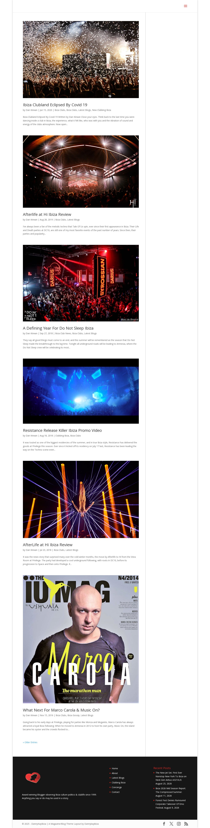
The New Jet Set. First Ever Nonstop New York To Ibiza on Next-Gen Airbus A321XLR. (171, 776)
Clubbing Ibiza (62, 435)
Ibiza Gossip (73, 715)
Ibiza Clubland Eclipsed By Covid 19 (55, 104)
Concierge (117, 787)
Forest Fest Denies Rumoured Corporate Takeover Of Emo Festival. (171, 804)
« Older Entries (30, 742)
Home (115, 768)
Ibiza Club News (63, 333)
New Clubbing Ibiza (101, 110)
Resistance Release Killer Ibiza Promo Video (62, 430)
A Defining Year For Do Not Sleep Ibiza (58, 328)
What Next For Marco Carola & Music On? (61, 710)
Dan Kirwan (31, 110)
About (115, 773)
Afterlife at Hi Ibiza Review (47, 214)
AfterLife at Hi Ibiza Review (47, 544)
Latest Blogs (84, 110)
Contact (116, 792)
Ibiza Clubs (60, 110)
